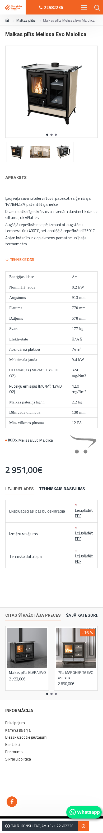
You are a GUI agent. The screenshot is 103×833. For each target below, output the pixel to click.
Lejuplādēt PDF (84, 513)
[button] (47, 135)
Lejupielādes (19, 488)
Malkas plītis (26, 20)
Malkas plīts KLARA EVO (27, 672)
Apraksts (16, 177)
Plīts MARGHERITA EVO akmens (75, 675)
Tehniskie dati (22, 259)
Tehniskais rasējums (62, 488)
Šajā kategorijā (84, 615)
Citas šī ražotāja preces (33, 615)
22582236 (53, 7)
